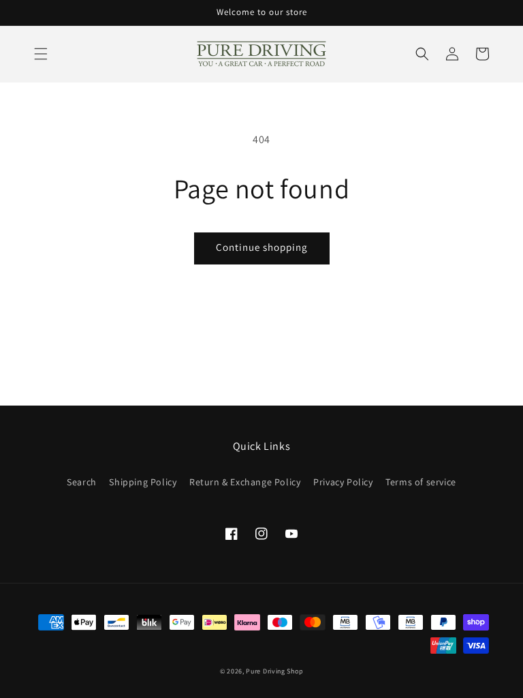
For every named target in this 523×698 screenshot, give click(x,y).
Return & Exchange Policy (244, 482)
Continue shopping (262, 247)
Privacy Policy (343, 482)
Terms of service (420, 482)
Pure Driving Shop (274, 671)
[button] (41, 54)
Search (82, 482)
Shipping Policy (142, 482)
